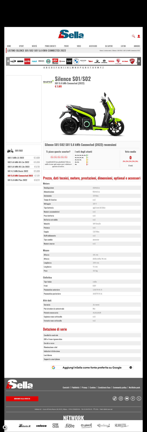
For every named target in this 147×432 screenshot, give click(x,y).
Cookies (93, 387)
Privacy (84, 387)
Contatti (66, 387)
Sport (21, 46)
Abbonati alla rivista (22, 398)
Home (9, 46)
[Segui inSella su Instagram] (121, 398)
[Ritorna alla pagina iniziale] (19, 384)
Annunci (137, 46)
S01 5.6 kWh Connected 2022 (20, 175)
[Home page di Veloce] (41, 426)
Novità (34, 46)
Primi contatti (50, 46)
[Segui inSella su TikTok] (115, 398)
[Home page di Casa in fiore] (70, 426)
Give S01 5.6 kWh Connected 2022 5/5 (65, 157)
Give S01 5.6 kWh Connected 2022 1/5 (52, 157)
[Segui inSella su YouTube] (127, 398)
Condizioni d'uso (104, 387)
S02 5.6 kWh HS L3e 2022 (18, 166)
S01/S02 (119, 50)
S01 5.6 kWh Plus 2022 (17, 179)
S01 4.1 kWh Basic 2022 (18, 170)
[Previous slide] (8, 61)
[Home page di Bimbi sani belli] (103, 426)
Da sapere (109, 46)
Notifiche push (134, 387)
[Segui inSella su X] (139, 398)
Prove (66, 46)
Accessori (93, 46)
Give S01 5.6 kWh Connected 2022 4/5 (62, 157)
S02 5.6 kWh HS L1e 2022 (18, 162)
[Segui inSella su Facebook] (133, 398)
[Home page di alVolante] (24, 426)
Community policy (120, 387)
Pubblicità (75, 387)
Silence (114, 50)
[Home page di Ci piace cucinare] (86, 426)
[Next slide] (139, 61)
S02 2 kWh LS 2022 (16, 157)
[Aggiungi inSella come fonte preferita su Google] (92, 367)
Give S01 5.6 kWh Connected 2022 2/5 (55, 157)
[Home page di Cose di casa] (55, 426)
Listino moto (107, 50)
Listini (123, 46)
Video (79, 46)
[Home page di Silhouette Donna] (122, 426)
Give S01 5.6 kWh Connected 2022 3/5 (59, 157)
